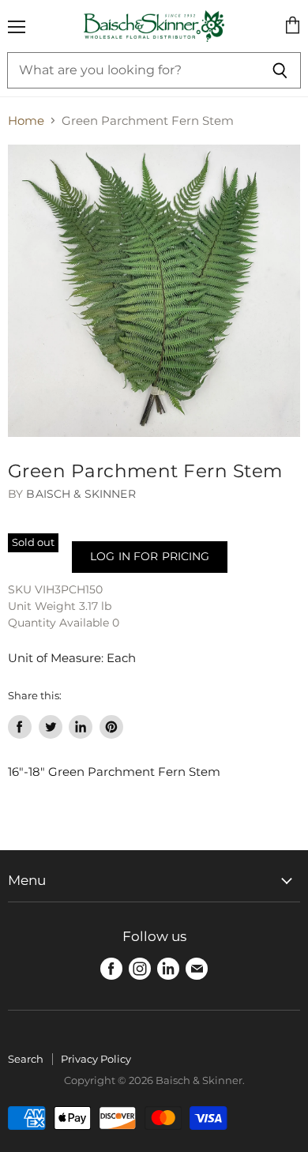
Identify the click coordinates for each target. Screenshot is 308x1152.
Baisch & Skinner (80, 494)
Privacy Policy (96, 1058)
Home (26, 120)
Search (25, 1058)
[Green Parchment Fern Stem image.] (154, 291)
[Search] (280, 70)
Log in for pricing (149, 556)
